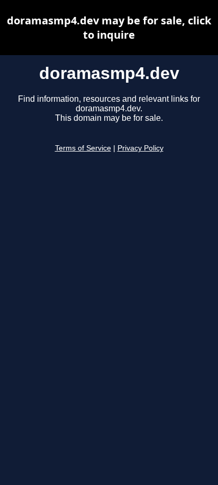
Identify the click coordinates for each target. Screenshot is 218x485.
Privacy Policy (140, 148)
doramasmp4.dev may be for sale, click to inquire (109, 27)
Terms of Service (83, 148)
